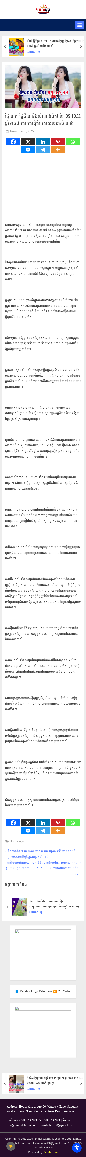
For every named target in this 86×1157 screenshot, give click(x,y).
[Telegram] (43, 149)
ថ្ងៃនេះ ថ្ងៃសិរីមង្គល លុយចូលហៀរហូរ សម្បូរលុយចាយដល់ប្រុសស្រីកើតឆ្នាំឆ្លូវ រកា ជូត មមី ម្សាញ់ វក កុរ (54, 904)
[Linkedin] (43, 141)
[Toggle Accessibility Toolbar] (77, 1148)
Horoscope (17, 841)
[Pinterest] (58, 141)
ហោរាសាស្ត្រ (33, 51)
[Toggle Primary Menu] (79, 25)
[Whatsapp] (73, 141)
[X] (28, 141)
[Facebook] (13, 141)
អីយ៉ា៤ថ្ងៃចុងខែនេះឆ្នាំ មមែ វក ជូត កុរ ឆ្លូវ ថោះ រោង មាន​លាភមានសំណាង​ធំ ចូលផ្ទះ (55, 1081)
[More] (58, 149)
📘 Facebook (24, 991)
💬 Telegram (43, 991)
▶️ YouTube (61, 991)
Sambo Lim (51, 1152)
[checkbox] (10, 1146)
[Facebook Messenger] (28, 149)
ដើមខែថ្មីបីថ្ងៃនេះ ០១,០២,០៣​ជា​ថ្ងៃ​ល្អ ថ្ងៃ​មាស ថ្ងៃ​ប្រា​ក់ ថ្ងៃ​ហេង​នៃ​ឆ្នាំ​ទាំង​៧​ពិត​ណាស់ (55, 43)
